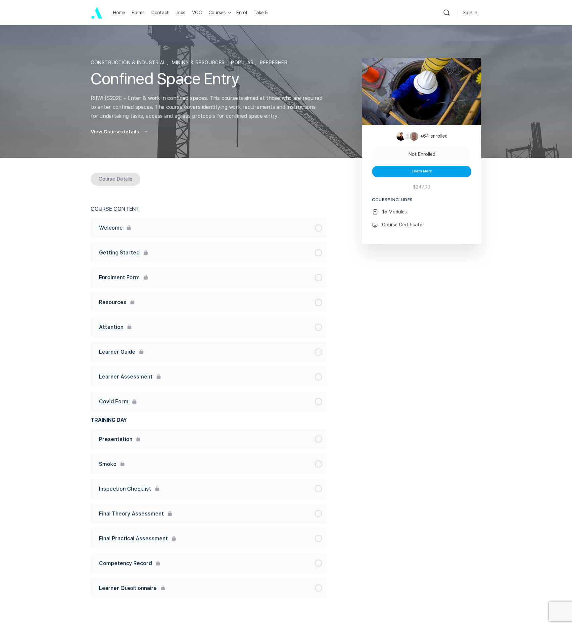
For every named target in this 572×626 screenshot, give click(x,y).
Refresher (274, 62)
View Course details (115, 132)
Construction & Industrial (129, 62)
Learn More (422, 171)
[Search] (446, 13)
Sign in (470, 12)
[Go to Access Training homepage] (97, 12)
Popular (243, 62)
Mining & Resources (199, 62)
